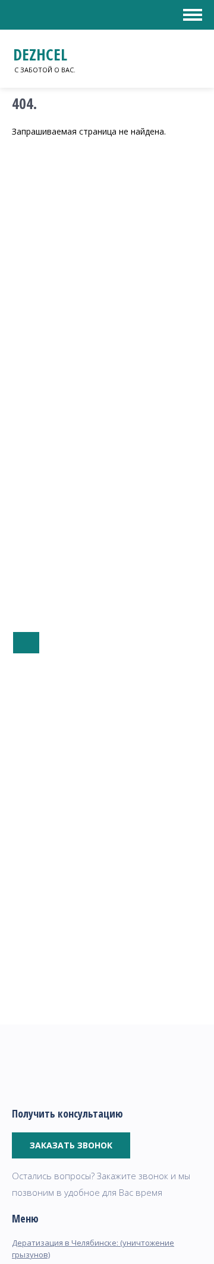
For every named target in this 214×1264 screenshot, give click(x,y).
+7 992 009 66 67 (26, 642)
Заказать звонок (71, 1145)
